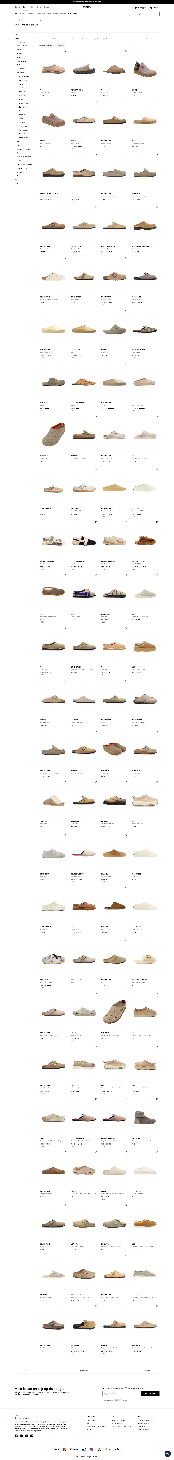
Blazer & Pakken (22, 46)
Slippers (22, 118)
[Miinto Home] (87, 7)
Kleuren (69, 39)
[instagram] (16, 1436)
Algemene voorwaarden (145, 1420)
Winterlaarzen (23, 137)
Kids (32, 7)
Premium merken (111, 39)
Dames (17, 7)
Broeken (19, 49)
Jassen (19, 53)
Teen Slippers (23, 126)
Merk (42, 39)
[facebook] (31, 1436)
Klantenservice (117, 1423)
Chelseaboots (23, 80)
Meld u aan (150, 1394)
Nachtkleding (21, 61)
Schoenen (30, 14)
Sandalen (22, 115)
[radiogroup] (131, 1388)
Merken (89, 1429)
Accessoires (40, 14)
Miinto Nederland (23, 1418)
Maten (55, 39)
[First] (18, 1370)
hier (108, 1400)
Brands (55, 14)
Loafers (21, 99)
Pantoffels (22, 107)
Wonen (16, 183)
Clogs (21, 84)
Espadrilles (22, 92)
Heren (25, 7)
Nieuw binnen (73, 14)
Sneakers (22, 122)
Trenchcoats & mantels (24, 164)
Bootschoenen (24, 76)
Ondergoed (20, 65)
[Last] (156, 1370)
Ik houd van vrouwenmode (114, 1388)
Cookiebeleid (141, 1426)
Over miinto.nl (91, 1420)
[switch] (96, 39)
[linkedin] (21, 1436)
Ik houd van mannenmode (136, 1388)
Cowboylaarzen (24, 88)
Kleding (22, 14)
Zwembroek (21, 176)
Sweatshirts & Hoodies (24, 157)
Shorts (19, 145)
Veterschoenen (24, 134)
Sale (16, 14)
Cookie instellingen (143, 1429)
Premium (63, 14)
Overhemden (21, 69)
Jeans (19, 57)
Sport (49, 14)
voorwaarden (117, 1398)
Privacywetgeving (143, 1423)
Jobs (88, 1423)
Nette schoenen (24, 103)
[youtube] (26, 1436)
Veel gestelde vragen (119, 1420)
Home (16, 20)
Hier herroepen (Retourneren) (121, 1426)
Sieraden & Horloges (23, 149)
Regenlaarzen (23, 111)
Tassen (19, 160)
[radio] (103, 1388)
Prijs (83, 39)
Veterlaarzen (23, 130)
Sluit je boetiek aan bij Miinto (96, 1426)
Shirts (19, 141)
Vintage (19, 172)
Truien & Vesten (22, 168)
